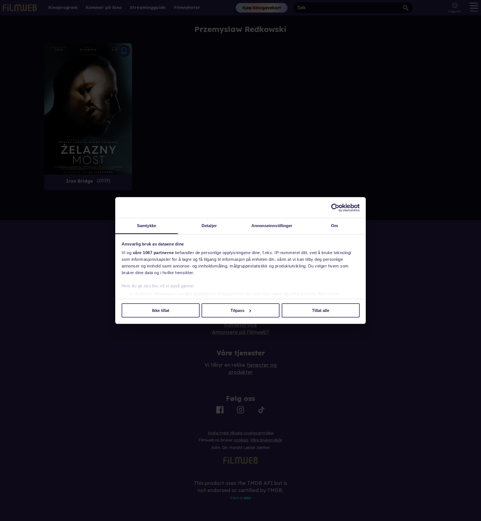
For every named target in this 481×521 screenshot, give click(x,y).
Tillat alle (320, 310)
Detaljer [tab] (209, 225)
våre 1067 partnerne (153, 252)
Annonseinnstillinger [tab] (272, 225)
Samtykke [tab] (146, 225)
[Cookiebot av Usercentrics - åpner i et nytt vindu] (335, 208)
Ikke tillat (160, 310)
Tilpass (237, 310)
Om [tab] (334, 225)
